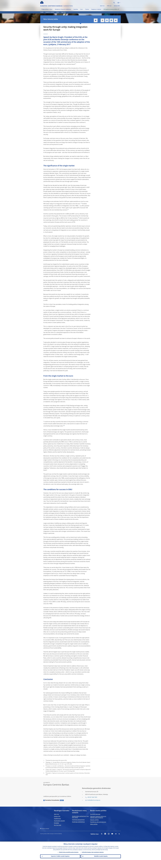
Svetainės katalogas (45, 828)
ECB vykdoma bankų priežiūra (111, 9)
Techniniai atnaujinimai (78, 819)
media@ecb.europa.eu (93, 800)
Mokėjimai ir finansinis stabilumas (63, 9)
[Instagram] (108, 833)
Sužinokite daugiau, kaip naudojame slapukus (93, 852)
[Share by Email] (116, 20)
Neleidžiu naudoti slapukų (100, 856)
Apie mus (102, 5)
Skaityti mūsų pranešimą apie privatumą (68, 852)
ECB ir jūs (109, 5)
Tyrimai (87, 9)
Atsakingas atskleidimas (78, 822)
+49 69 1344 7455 (92, 797)
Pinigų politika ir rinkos (47, 9)
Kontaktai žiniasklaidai (52, 800)
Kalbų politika (93, 824)
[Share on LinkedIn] (111, 20)
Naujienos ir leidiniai (96, 9)
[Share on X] (102, 20)
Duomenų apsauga (95, 814)
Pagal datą (63, 12)
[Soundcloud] (115, 833)
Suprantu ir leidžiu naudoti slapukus (60, 856)
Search (114, 3)
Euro (81, 9)
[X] (101, 833)
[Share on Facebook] (107, 20)
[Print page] (96, 20)
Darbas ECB (116, 5)
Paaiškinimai (57, 818)
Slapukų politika (94, 819)
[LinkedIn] (105, 833)
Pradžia (41, 12)
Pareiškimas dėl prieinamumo (98, 822)
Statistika (76, 9)
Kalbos (57, 12)
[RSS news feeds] (119, 833)
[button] (116, 3)
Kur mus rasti (57, 825)
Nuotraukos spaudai (59, 820)
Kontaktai (56, 823)
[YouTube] (112, 833)
